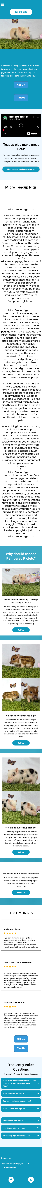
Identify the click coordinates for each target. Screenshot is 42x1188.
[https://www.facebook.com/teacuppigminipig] (11, 1180)
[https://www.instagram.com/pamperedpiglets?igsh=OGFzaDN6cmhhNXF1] (31, 1180)
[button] (2, 5)
